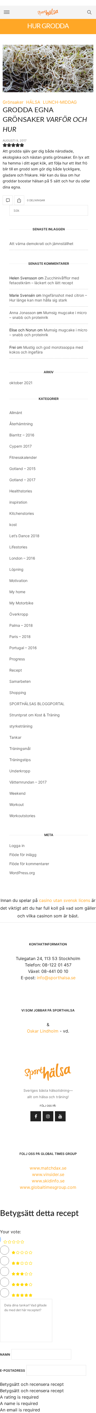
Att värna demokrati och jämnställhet (41, 243)
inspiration (18, 502)
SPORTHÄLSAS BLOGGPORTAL (37, 703)
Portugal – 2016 (23, 647)
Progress (17, 659)
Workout (16, 804)
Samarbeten (20, 681)
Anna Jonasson (22, 312)
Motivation (18, 580)
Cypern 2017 (20, 446)
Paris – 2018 (20, 636)
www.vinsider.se (48, 1174)
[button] (5, 146)
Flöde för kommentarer (29, 863)
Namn (5, 1354)
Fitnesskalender (23, 457)
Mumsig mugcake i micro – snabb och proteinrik (48, 315)
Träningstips (20, 759)
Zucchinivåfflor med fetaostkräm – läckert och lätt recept (44, 280)
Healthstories (20, 491)
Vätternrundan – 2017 (28, 782)
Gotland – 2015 (22, 468)
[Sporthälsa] (48, 12)
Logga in (17, 845)
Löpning (16, 569)
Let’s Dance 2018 (24, 535)
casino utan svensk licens (64, 900)
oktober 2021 (21, 382)
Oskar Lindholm (42, 1031)
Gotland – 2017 (22, 479)
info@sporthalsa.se (56, 977)
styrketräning (21, 726)
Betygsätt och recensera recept (32, 1384)
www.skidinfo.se (48, 1180)
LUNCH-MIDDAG (60, 102)
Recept (15, 670)
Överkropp (18, 614)
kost (13, 524)
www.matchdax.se (48, 1168)
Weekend (17, 793)
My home (17, 591)
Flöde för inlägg (23, 854)
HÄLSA (33, 102)
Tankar (15, 737)
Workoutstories (22, 815)
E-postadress (12, 1370)
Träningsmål (19, 748)
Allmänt (15, 412)
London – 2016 (22, 558)
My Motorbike (21, 603)
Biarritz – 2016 (21, 435)
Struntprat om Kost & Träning (34, 715)
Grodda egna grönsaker (45, 120)
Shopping (17, 692)
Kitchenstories (21, 513)
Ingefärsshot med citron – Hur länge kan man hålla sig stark (48, 297)
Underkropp (19, 771)
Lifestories (18, 547)
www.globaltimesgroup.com (48, 1187)
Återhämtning (21, 424)
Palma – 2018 (21, 625)
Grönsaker (13, 102)
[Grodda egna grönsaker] (48, 68)
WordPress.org (22, 872)
